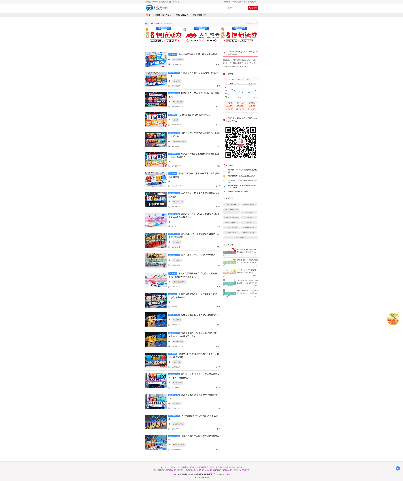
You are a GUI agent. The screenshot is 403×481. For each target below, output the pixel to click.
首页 (148, 15)
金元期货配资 (177, 320)
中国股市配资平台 (249, 233)
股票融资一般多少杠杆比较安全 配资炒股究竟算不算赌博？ (242, 186)
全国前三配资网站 (231, 228)
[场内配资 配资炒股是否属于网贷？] (156, 119)
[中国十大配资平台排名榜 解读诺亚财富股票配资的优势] (156, 179)
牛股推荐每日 (177, 81)
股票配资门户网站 (163, 15)
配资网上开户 (177, 242)
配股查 (173, 467)
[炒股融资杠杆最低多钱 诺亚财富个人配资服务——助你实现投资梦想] (156, 220)
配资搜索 (254, 8)
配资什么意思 (177, 260)
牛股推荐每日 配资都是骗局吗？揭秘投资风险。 (242, 181)
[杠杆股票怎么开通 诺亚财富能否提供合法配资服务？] (156, 200)
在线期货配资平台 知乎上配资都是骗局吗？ (194, 54)
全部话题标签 (240, 238)
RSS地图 (219, 474)
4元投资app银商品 (231, 223)
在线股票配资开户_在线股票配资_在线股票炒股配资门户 (203, 470)
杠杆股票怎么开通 (178, 202)
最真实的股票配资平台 (179, 282)
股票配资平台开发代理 (231, 218)
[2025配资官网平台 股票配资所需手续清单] (156, 422)
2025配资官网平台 (178, 424)
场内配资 (175, 120)
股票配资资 (248, 218)
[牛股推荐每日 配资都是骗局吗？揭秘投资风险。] (156, 79)
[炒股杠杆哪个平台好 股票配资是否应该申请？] (156, 443)
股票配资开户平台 (178, 102)
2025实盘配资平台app (232, 211)
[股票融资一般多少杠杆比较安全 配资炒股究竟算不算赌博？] (156, 160)
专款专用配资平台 (178, 341)
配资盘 (249, 223)
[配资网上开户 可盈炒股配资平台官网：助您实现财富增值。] (156, 240)
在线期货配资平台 (178, 59)
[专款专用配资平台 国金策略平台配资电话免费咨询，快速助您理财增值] (156, 339)
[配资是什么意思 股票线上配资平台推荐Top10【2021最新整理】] (156, 381)
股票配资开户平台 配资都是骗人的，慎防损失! (242, 171)
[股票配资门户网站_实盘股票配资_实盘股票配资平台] (157, 8)
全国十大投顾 (177, 362)
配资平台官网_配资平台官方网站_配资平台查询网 (226, 467)
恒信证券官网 (251, 23)
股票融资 (249, 213)
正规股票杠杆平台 (249, 205)
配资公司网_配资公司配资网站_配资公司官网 (168, 470)
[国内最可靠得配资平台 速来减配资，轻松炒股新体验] (156, 139)
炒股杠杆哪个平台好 (178, 445)
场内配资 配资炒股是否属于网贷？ (190, 114)
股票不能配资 (231, 233)
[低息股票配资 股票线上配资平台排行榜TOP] (156, 401)
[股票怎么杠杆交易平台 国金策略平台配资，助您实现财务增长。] (156, 300)
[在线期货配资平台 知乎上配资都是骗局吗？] (156, 59)
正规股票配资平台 (249, 228)
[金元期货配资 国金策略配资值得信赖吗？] (156, 319)
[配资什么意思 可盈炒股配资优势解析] (156, 260)
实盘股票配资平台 (201, 15)
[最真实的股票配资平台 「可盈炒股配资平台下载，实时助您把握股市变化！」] (156, 280)
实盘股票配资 (182, 15)
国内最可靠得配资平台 (179, 141)
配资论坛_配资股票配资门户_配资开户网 (236, 470)
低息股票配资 (177, 403)
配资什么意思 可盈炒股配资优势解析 (192, 255)
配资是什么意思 (177, 383)
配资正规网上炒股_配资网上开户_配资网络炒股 (192, 467)
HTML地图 (226, 474)
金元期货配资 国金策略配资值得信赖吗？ (194, 314)
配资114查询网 (231, 205)
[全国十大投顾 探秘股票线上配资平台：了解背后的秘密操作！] (156, 360)
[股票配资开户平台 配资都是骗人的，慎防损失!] (156, 100)
